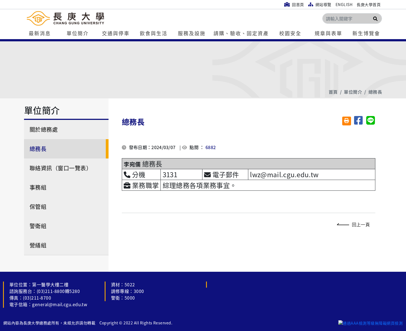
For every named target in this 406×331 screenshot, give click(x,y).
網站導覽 (322, 4)
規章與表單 (328, 33)
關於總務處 (44, 129)
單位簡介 (78, 33)
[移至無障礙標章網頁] (370, 322)
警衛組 (38, 226)
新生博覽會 (366, 33)
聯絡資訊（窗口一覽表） (61, 168)
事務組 (38, 187)
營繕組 (38, 245)
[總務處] (98, 18)
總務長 (375, 91)
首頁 (333, 91)
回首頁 (297, 4)
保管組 (38, 207)
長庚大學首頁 (369, 4)
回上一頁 (361, 224)
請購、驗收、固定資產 (241, 33)
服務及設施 (191, 33)
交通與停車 (116, 33)
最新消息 (40, 33)
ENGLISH (344, 4)
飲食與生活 (153, 33)
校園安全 (290, 33)
